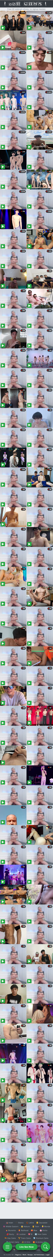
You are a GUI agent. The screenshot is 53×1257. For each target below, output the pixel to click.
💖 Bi (30, 1234)
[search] (45, 1247)
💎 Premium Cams (40, 1238)
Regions (18, 1255)
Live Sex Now (26, 1246)
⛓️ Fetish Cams (12, 1242)
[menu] (7, 1247)
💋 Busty (10, 1234)
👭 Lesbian (21, 1234)
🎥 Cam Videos (40, 1246)
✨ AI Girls (26, 1242)
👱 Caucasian (41, 1223)
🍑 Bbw (34, 1230)
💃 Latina (30, 1223)
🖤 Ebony (19, 1223)
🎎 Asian (9, 1223)
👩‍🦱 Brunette (11, 1230)
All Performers (39, 1255)
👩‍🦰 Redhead (23, 1230)
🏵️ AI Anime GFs (40, 1242)
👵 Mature (25, 1226)
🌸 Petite (43, 1230)
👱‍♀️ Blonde (46, 1226)
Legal (47, 1255)
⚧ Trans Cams (24, 1238)
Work (24, 1255)
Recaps (30, 1255)
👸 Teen (35, 1226)
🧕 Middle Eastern (10, 1226)
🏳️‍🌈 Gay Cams (10, 1238)
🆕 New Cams (41, 1234)
